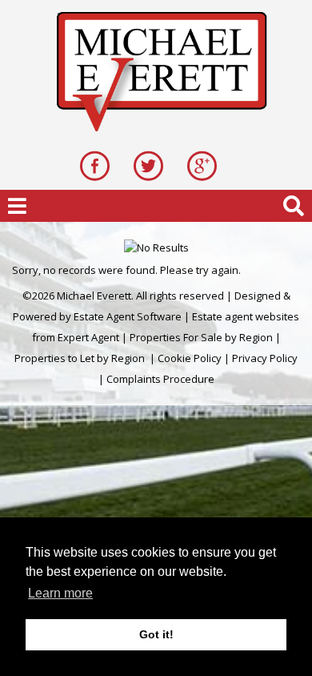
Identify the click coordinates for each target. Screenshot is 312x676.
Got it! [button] (156, 634)
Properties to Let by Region (79, 358)
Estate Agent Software (128, 316)
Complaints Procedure (160, 379)
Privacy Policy (265, 358)
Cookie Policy (190, 358)
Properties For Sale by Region (201, 337)
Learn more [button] (60, 593)
